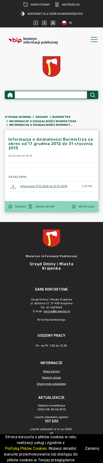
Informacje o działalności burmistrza (42, 121)
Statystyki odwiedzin (51, 384)
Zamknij (92, 448)
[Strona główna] (10, 95)
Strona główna (18, 117)
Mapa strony (40, 4)
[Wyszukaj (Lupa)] (92, 95)
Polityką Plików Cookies (26, 448)
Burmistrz (61, 117)
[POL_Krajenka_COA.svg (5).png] (51, 66)
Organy (41, 117)
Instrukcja (71, 4)
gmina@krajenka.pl (57, 311)
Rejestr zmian (51, 377)
